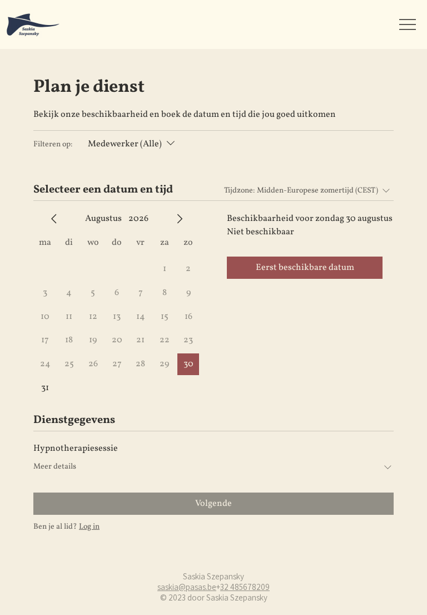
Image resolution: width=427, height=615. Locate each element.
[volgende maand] (179, 218)
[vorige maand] (54, 218)
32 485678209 (245, 587)
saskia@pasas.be (186, 587)
